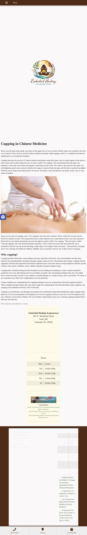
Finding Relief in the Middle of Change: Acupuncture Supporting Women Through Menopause (67, 482)
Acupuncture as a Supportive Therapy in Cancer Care (67, 493)
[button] (3, 217)
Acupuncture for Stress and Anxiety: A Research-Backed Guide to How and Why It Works (67, 515)
